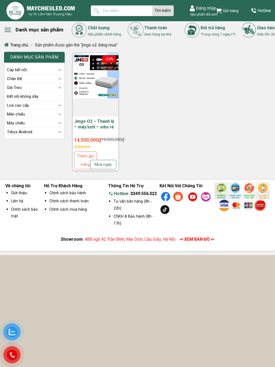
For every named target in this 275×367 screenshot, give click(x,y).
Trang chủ (19, 45)
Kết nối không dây (22, 96)
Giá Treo (14, 87)
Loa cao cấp (18, 105)
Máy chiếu (16, 123)
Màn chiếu (16, 114)
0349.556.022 (144, 193)
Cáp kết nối (17, 69)
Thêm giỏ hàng (85, 160)
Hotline (264, 10)
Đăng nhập (206, 8)
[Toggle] (59, 69)
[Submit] (163, 10)
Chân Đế (14, 78)
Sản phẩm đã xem (203, 14)
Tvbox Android (19, 131)
